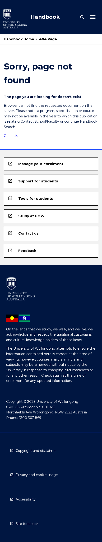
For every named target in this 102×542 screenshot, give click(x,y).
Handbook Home (19, 39)
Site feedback (27, 524)
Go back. (11, 136)
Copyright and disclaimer (36, 451)
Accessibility (26, 499)
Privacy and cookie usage (37, 475)
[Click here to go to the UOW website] (15, 19)
